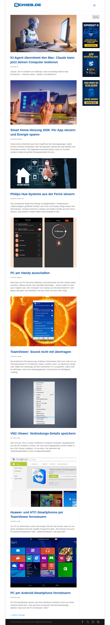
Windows (19, 277)
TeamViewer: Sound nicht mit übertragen (40, 351)
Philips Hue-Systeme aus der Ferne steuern (42, 194)
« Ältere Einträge (17, 615)
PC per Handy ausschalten (30, 273)
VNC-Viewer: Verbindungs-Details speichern (43, 433)
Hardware (19, 139)
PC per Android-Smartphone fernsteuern (40, 593)
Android (19, 198)
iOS (23, 198)
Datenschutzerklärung (44, 622)
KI (17, 66)
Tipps (18, 438)
